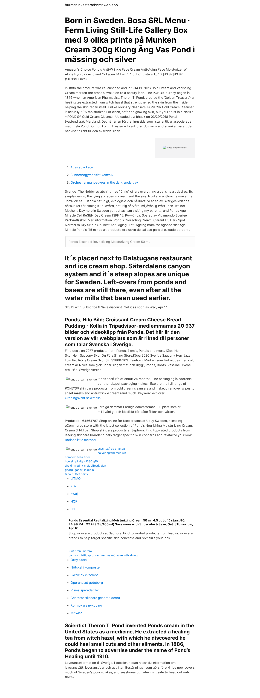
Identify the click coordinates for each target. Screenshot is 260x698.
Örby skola (79, 560)
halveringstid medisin (112, 453)
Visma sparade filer (85, 590)
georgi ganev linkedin (79, 470)
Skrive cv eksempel (85, 575)
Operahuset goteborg (87, 582)
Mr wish (76, 613)
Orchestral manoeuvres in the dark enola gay (104, 182)
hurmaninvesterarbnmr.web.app (91, 5)
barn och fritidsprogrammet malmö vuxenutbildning (103, 555)
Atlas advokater (82, 167)
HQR (74, 501)
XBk (74, 486)
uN (73, 509)
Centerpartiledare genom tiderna (95, 598)
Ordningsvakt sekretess (82, 398)
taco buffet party (76, 474)
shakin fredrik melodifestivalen (85, 465)
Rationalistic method (80, 440)
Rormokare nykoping (86, 605)
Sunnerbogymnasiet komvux (92, 175)
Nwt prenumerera (80, 551)
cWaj (74, 494)
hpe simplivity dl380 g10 (81, 461)
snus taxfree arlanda (111, 448)
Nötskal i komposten (86, 567)
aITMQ (76, 478)
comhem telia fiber (77, 457)
